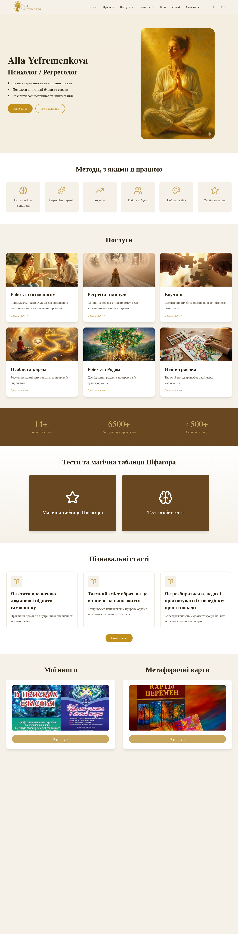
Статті (176, 7)
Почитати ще (119, 638)
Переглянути (60, 739)
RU (223, 7)
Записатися (192, 7)
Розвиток (145, 7)
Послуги (125, 7)
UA (213, 7)
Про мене (108, 7)
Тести (163, 7)
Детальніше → (19, 315)
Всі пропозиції (50, 108)
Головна (92, 7)
